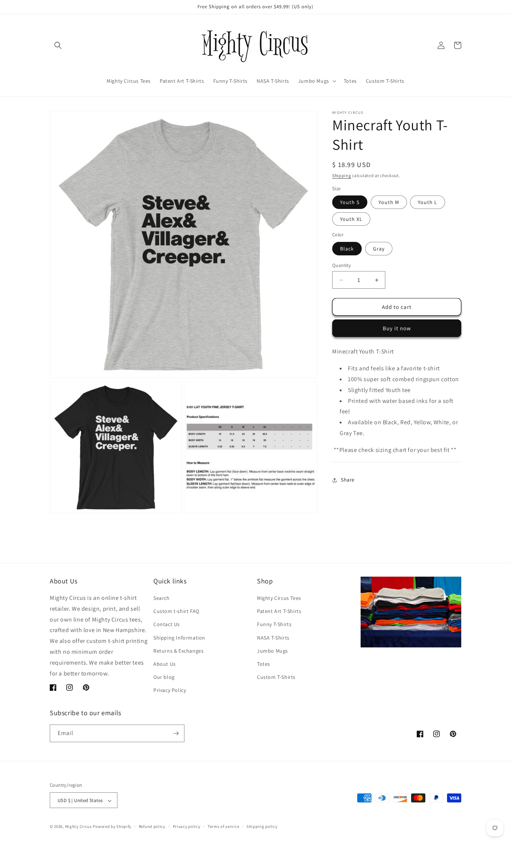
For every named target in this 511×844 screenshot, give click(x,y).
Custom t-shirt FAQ (176, 611)
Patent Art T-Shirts (279, 611)
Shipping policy (262, 826)
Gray (379, 248)
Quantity (341, 265)
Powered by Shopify (112, 826)
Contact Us (166, 624)
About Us (164, 664)
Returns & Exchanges (178, 650)
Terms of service (223, 826)
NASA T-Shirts (273, 637)
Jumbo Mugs (272, 650)
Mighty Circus (78, 826)
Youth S (349, 202)
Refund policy (152, 826)
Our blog (164, 677)
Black (347, 248)
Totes (263, 664)
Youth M (389, 202)
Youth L (427, 202)
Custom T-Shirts (276, 677)
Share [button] (348, 479)
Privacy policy (187, 826)
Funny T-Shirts (274, 624)
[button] (58, 45)
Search (161, 598)
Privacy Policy (169, 690)
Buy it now (397, 328)
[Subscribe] (176, 733)
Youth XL (351, 219)
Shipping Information (179, 637)
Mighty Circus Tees (279, 598)
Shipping (341, 175)
